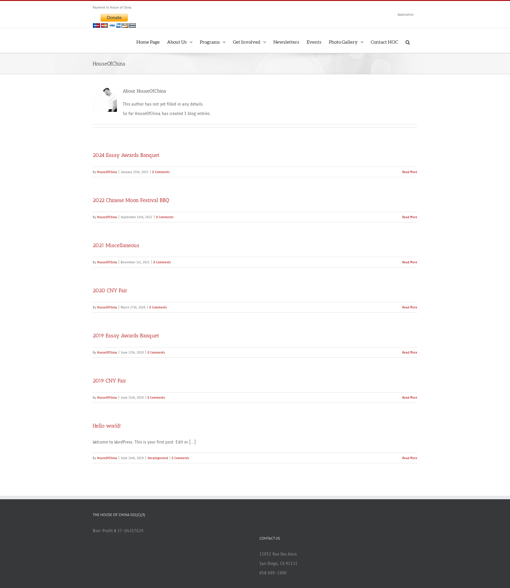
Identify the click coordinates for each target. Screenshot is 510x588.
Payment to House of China (112, 7)
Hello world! (107, 426)
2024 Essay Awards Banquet (126, 155)
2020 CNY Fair (110, 290)
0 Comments (161, 172)
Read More (409, 172)
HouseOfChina (107, 172)
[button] (408, 40)
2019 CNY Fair (109, 380)
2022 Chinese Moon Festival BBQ (131, 200)
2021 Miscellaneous (116, 245)
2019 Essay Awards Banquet (126, 335)
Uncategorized (158, 458)
